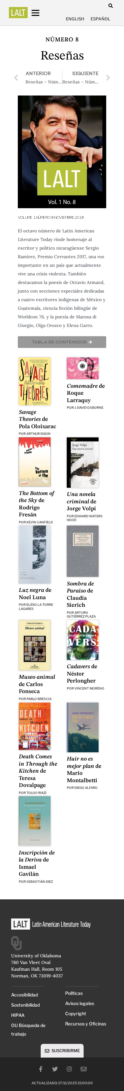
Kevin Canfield (39, 522)
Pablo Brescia (39, 699)
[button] (110, 5)
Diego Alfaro (86, 788)
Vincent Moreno (89, 688)
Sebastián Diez (39, 881)
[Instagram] (69, 1069)
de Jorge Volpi (81, 502)
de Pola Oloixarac (37, 419)
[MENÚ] (41, 13)
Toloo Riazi (36, 793)
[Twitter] (55, 1069)
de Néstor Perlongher (82, 674)
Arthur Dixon (38, 434)
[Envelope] (83, 1069)
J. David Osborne (88, 407)
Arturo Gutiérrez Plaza (81, 615)
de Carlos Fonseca (37, 684)
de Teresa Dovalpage (38, 771)
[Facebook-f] (40, 1069)
